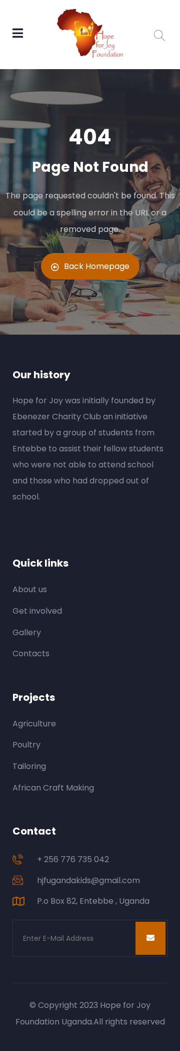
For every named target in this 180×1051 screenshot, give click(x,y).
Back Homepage (97, 266)
